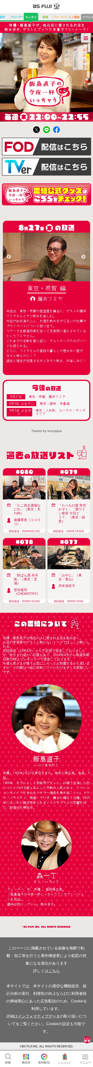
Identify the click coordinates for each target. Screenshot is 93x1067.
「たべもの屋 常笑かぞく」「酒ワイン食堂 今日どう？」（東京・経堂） (72, 513)
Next (83, 257)
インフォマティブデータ (39, 1016)
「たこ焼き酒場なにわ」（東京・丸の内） (27, 509)
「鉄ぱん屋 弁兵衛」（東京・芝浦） (26, 579)
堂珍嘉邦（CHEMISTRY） (27, 592)
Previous (8, 257)
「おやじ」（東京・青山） (70, 577)
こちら (54, 971)
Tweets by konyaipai (46, 431)
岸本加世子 (66, 586)
